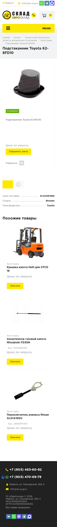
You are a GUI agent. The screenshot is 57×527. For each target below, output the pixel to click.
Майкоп (9, 3)
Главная (6, 38)
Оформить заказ (18, 151)
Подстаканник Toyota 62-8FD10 (20, 43)
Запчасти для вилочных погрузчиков (20, 40)
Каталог (18, 38)
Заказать (15, 286)
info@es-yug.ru (30, 3)
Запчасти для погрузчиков (37, 38)
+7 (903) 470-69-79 (25, 477)
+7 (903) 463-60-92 (26, 469)
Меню (46, 29)
